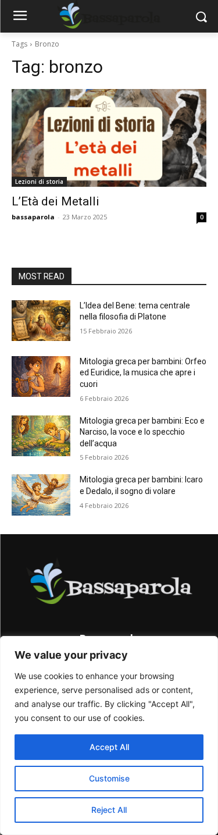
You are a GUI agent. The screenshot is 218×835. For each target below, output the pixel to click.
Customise (109, 778)
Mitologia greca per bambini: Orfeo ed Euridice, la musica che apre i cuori (143, 373)
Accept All (109, 747)
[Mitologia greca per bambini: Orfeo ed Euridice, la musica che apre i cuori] (41, 376)
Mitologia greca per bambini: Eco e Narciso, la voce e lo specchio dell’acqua (142, 432)
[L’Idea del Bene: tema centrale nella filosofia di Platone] (41, 320)
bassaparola (33, 216)
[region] (109, 735)
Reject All (109, 810)
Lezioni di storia (39, 181)
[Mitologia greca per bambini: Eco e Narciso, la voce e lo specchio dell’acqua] (41, 435)
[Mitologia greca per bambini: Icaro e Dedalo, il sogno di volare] (41, 494)
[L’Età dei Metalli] (109, 138)
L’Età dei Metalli (55, 201)
